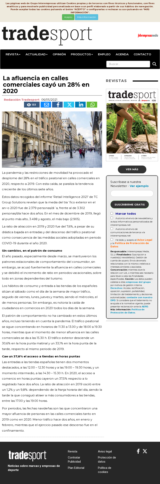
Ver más (132, 169)
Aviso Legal (144, 239)
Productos (81, 54)
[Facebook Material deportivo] (138, 451)
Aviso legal (105, 451)
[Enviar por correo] (46, 105)
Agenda (122, 54)
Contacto (142, 54)
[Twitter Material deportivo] (144, 451)
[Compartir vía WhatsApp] (92, 105)
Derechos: (116, 288)
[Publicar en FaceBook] (57, 105)
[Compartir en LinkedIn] (80, 105)
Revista (12, 54)
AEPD (145, 306)
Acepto (68, 17)
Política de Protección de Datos (127, 311)
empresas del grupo (138, 282)
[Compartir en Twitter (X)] (69, 105)
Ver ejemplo (139, 186)
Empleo (104, 54)
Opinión (59, 54)
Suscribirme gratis (130, 204)
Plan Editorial (76, 468)
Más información (86, 17)
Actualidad (36, 54)
